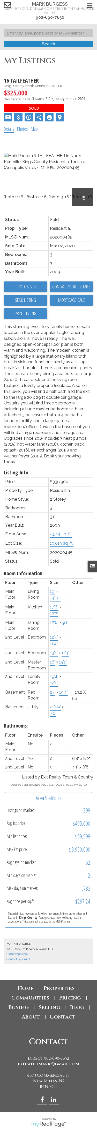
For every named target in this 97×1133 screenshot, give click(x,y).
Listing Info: (16, 472)
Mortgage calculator (71, 300)
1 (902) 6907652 (17, 954)
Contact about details (71, 287)
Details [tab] (9, 129)
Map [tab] (34, 129)
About (31, 1016)
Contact (63, 1016)
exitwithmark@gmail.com (48, 1064)
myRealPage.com (48, 1124)
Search (48, 44)
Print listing (25, 313)
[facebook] (43, 1100)
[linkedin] (54, 1100)
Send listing (25, 300)
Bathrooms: (16, 725)
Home (26, 988)
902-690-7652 (50, 17)
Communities (30, 997)
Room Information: (24, 573)
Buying (19, 1007)
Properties (58, 988)
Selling (49, 1007)
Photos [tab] (22, 129)
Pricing (70, 997)
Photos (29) (26, 287)
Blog (77, 1007)
